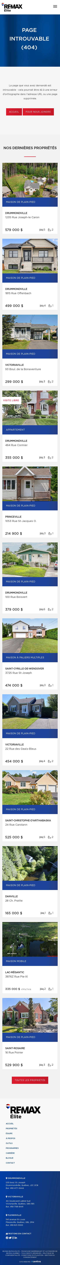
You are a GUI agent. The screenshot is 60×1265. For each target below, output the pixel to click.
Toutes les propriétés (30, 1080)
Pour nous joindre (38, 112)
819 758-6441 (16, 1207)
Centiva (36, 1261)
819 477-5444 (17, 1188)
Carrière (10, 1153)
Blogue (9, 1158)
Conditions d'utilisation (32, 1255)
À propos (10, 1138)
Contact (10, 1163)
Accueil (14, 112)
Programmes (12, 1148)
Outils (9, 1143)
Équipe (9, 1133)
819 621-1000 (16, 1225)
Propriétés (11, 1128)
